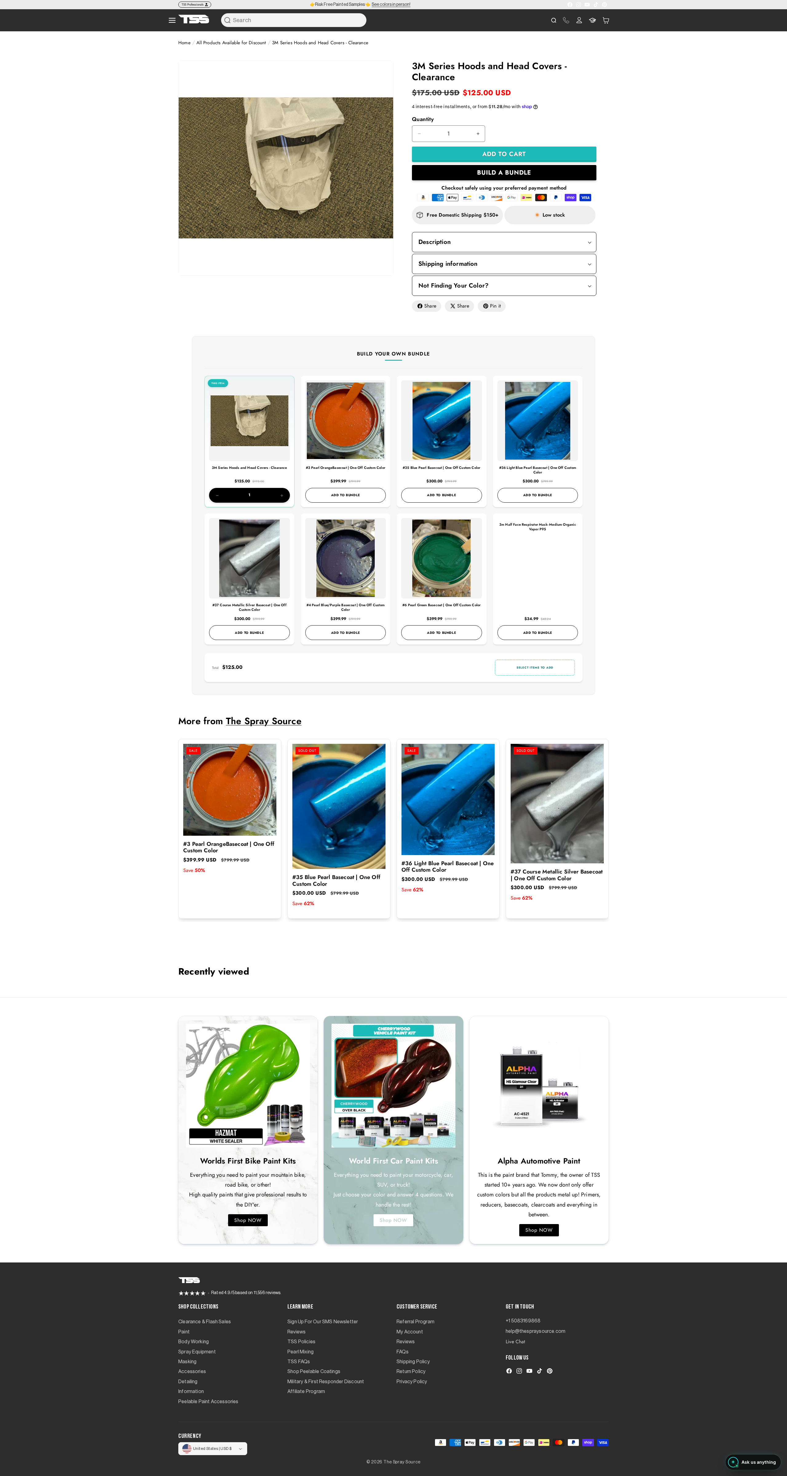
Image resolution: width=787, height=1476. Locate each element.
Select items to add (534, 667)
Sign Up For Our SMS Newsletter (322, 1321)
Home (184, 42)
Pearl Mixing (300, 1351)
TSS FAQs (298, 1361)
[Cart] (606, 20)
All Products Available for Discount (231, 42)
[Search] (227, 20)
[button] (606, 20)
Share (430, 305)
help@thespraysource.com (535, 1331)
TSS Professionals (193, 4)
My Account (410, 1331)
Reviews (296, 1331)
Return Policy (411, 1371)
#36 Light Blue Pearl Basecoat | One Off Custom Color (537, 470)
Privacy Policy (412, 1381)
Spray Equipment (197, 1351)
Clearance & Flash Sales (204, 1321)
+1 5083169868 (523, 1320)
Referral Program (415, 1321)
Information (191, 1391)
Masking (187, 1361)
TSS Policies (301, 1341)
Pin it (495, 305)
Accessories (192, 1371)
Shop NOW (248, 1220)
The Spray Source (264, 721)
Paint (184, 1331)
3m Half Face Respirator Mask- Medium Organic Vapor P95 (537, 527)
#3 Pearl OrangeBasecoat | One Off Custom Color (345, 467)
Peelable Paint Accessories (208, 1401)
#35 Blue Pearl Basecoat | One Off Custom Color (441, 467)
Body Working (193, 1341)
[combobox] (293, 20)
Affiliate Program (306, 1391)
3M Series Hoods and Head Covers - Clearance (249, 467)
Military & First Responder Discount (325, 1381)
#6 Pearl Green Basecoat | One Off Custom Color (441, 605)
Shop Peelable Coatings (313, 1371)
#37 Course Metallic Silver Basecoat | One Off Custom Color (249, 607)
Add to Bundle (345, 495)
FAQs (403, 1351)
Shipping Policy (413, 1361)
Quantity (423, 119)
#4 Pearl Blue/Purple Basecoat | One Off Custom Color (345, 607)
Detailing (188, 1381)
